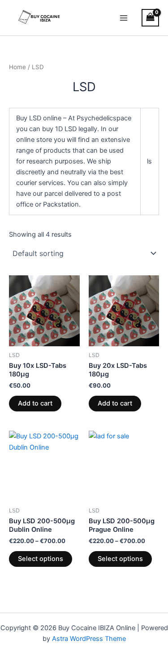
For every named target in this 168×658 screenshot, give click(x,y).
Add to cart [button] (35, 403)
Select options (40, 559)
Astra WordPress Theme (89, 639)
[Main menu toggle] (124, 17)
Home (17, 67)
